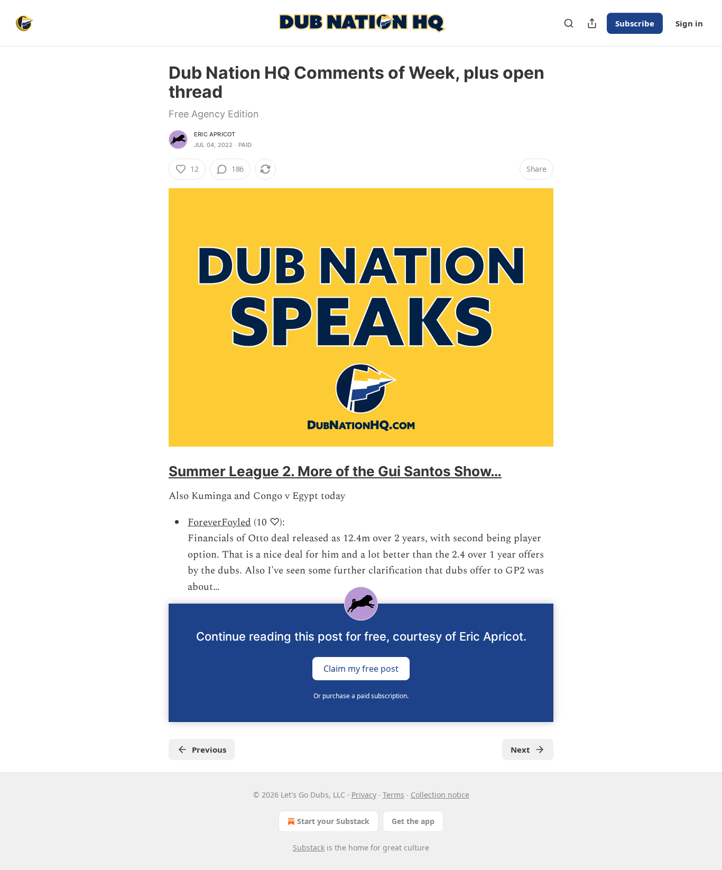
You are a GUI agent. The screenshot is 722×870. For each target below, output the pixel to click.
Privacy (363, 795)
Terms (393, 795)
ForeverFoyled (219, 522)
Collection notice (440, 795)
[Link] (153, 471)
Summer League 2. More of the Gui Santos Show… (335, 471)
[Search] (568, 23)
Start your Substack (333, 821)
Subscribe (634, 23)
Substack (309, 848)
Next (520, 749)
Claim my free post (361, 668)
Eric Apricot (214, 134)
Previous (209, 749)
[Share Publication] (592, 23)
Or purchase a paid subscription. (361, 695)
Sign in (689, 23)
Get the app (413, 821)
